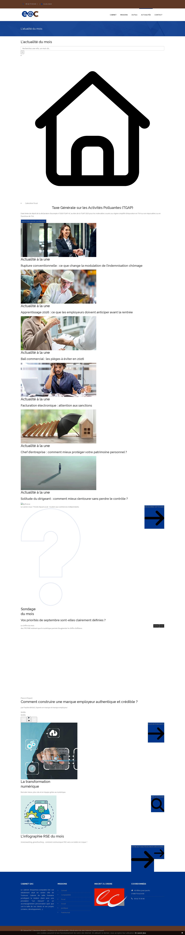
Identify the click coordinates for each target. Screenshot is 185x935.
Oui (161, 626)
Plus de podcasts (156, 724)
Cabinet (113, 15)
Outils (134, 15)
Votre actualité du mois (142, 847)
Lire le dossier (157, 797)
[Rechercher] (22, 52)
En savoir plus (140, 933)
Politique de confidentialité (58, 930)
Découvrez (159, 847)
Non (156, 626)
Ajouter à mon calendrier (33, 221)
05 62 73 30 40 (31, 4)
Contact (158, 15)
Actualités (146, 15)
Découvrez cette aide (154, 507)
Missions (124, 15)
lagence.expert (98, 930)
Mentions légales (40, 930)
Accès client (47, 4)
